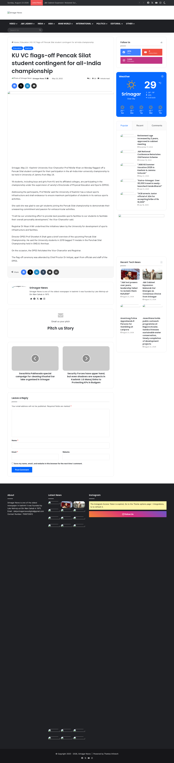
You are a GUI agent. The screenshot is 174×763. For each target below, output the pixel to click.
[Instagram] (44, 298)
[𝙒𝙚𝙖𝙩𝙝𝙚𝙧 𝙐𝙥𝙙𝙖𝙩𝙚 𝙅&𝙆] (54, 504)
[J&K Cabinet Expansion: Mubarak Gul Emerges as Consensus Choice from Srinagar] (152, 274)
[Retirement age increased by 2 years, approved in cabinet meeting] (127, 139)
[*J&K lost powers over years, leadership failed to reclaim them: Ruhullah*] (130, 274)
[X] (21, 86)
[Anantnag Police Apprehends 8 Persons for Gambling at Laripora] (130, 310)
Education (24, 42)
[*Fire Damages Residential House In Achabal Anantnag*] (54, 626)
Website (66, 452)
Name (15, 440)
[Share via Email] (34, 86)
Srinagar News (38, 78)
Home (16, 42)
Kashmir (28, 48)
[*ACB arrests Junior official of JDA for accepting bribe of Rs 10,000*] (127, 197)
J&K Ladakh (26, 23)
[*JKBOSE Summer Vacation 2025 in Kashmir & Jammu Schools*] (127, 168)
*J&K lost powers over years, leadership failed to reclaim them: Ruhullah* (128, 288)
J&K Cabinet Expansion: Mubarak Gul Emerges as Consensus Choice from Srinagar (79, 3)
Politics (101, 23)
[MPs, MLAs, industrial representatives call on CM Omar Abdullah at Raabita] (54, 740)
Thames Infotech (111, 754)
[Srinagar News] (14, 12)
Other (129, 23)
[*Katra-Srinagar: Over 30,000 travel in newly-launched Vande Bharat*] (127, 184)
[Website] (31, 298)
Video (12, 23)
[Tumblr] (43, 272)
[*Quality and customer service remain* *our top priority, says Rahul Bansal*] (66, 732)
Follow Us (128, 514)
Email (15, 452)
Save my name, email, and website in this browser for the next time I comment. (48, 463)
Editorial (116, 23)
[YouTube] (41, 298)
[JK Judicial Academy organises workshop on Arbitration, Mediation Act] (79, 520)
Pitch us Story (60, 328)
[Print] (56, 272)
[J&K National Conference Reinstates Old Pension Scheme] (127, 155)
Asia (50, 23)
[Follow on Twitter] (46, 78)
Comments (157, 125)
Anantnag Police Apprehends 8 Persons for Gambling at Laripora (128, 324)
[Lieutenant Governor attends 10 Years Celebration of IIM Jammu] (66, 740)
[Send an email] (47, 78)
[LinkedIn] (27, 86)
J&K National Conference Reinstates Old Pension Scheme (149, 154)
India (40, 23)
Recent (139, 125)
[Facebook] (14, 86)
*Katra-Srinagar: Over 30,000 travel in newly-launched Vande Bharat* (149, 183)
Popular (124, 125)
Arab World (64, 23)
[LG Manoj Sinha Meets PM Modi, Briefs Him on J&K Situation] (66, 527)
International (83, 23)
